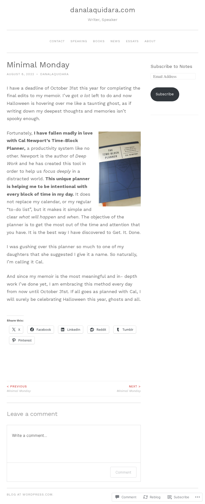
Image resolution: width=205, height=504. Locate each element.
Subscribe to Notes (171, 66)
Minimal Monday (19, 389)
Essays (132, 41)
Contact (57, 41)
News (115, 41)
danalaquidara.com (102, 10)
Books (99, 41)
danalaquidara (54, 74)
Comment (123, 472)
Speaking (78, 41)
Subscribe (165, 94)
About (150, 41)
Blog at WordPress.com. (30, 494)
